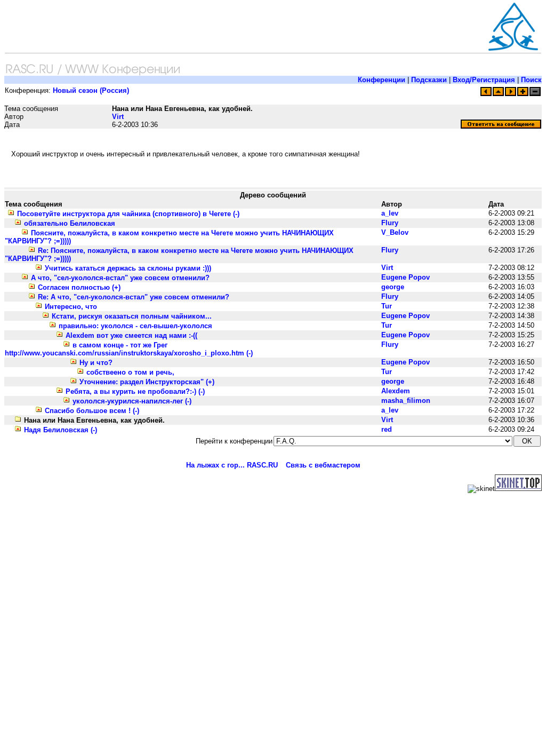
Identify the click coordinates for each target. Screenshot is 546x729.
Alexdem (395, 391)
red (386, 429)
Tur (386, 306)
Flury (389, 223)
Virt (118, 117)
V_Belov (394, 232)
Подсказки (429, 80)
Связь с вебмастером (323, 465)
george (392, 287)
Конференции (381, 80)
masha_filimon (405, 401)
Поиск (531, 80)
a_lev (389, 213)
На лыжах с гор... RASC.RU (232, 465)
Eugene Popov (405, 277)
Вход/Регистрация (484, 80)
